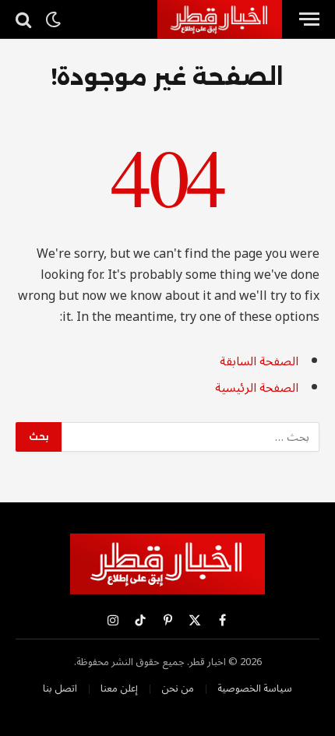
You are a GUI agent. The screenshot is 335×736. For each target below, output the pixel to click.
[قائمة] (309, 19)
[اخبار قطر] (219, 19)
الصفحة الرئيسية (256, 388)
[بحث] (25, 19)
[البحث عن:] (189, 437)
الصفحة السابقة (259, 361)
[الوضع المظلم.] (53, 19)
